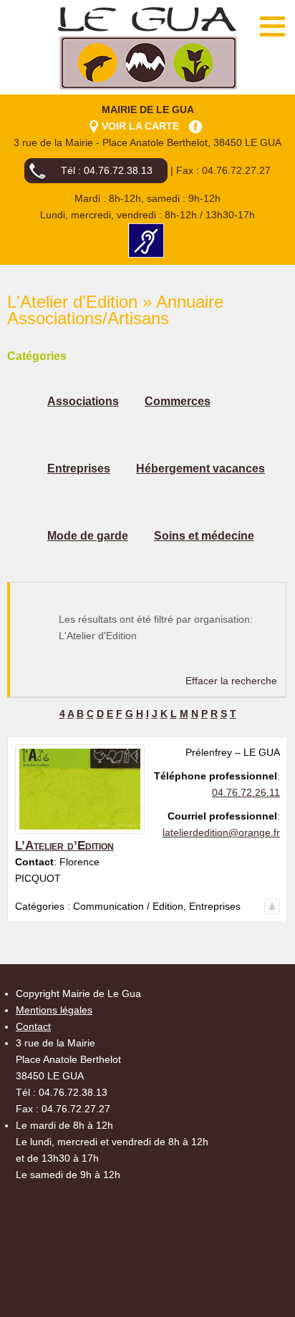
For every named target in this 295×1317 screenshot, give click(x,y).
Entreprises (78, 468)
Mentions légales (54, 1010)
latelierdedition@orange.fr (221, 832)
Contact (33, 1026)
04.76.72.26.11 (246, 792)
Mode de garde (87, 536)
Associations (83, 401)
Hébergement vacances (200, 468)
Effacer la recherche (231, 680)
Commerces (178, 401)
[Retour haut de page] (272, 906)
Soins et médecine (204, 536)
